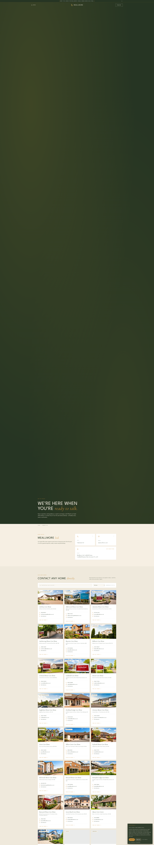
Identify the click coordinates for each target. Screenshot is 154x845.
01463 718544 (96, 784)
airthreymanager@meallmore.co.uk (47, 614)
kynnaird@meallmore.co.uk (46, 820)
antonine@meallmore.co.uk (99, 614)
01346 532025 (43, 681)
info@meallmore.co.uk (45, 717)
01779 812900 (70, 648)
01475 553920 (70, 784)
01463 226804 (70, 682)
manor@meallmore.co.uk (98, 819)
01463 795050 (43, 715)
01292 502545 (96, 715)
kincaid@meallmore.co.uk (72, 786)
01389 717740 (70, 613)
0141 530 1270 (43, 783)
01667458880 (96, 817)
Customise (145, 839)
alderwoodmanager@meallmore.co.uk (74, 615)
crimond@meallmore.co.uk (45, 683)
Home (39, 525)
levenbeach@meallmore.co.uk (72, 819)
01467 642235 (43, 750)
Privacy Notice (138, 842)
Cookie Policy (133, 842)
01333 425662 (70, 817)
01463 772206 (96, 681)
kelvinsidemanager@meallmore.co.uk (47, 785)
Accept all (132, 839)
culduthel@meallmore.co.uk (72, 684)
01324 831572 (43, 612)
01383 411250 (69, 750)
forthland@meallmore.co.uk (72, 718)
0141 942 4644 (96, 612)
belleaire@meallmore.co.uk (99, 648)
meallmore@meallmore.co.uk (99, 683)
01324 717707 (96, 750)
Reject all (138, 839)
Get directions (43, 616)
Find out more (69, 621)
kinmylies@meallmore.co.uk (99, 786)
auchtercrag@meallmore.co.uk (46, 648)
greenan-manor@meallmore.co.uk (100, 717)
